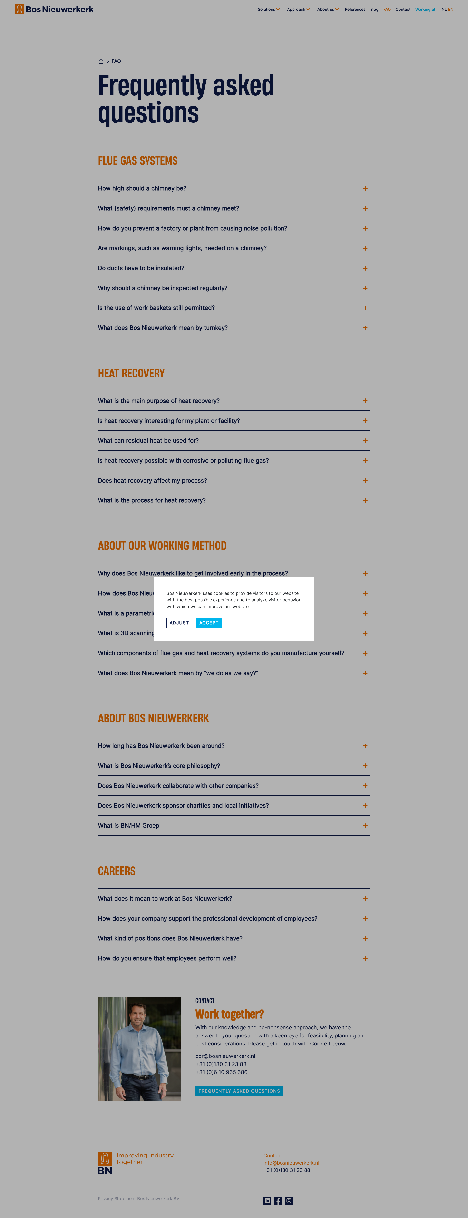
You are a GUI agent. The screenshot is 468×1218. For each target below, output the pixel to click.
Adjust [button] (179, 622)
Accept (209, 622)
